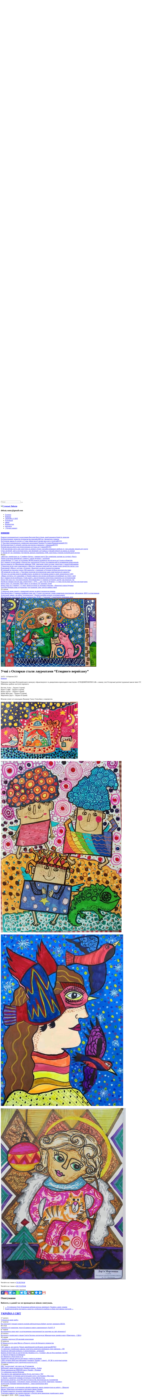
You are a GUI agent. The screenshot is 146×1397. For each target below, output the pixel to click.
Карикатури (9, 524)
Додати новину (11, 528)
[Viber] (29, 1293)
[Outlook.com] (40, 1293)
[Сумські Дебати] (9, 506)
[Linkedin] (14, 1293)
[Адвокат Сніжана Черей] (73, 33)
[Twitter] (10, 1293)
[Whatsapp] (18, 1293)
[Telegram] (21, 1293)
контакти (8, 526)
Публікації (9, 520)
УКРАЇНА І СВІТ (11, 518)
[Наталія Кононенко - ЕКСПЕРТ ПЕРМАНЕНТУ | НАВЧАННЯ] (73, 66)
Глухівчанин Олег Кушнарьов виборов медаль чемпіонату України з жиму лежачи (36, 1307)
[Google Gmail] (44, 1293)
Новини (8, 516)
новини (5, 532)
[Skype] (25, 1293)
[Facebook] (3, 1293)
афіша (7, 522)
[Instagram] (6, 1293)
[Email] (33, 1293)
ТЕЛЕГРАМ (20, 1282)
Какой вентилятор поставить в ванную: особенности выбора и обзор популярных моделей (39, 1309)
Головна (8, 515)
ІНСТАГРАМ (21, 1286)
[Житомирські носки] (73, 49)
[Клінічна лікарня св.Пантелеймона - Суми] (73, 16)
